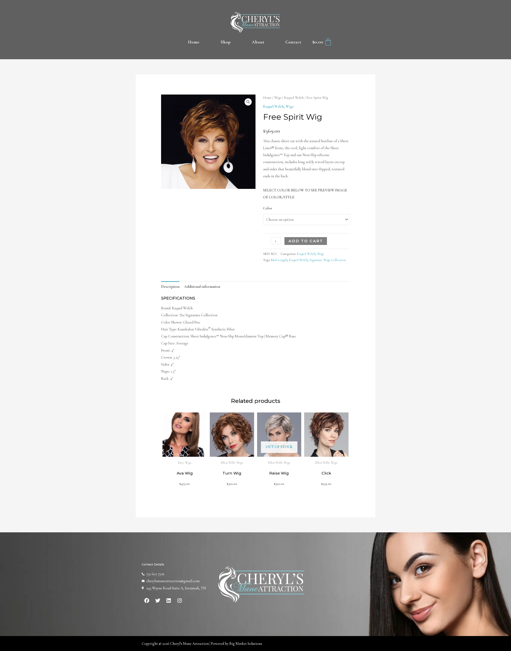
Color (267, 208)
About (258, 42)
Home (194, 42)
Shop (226, 42)
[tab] (170, 286)
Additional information (202, 286)
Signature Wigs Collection (327, 260)
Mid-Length (279, 260)
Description (170, 286)
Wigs (277, 98)
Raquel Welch (294, 98)
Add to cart (305, 241)
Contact (293, 42)
